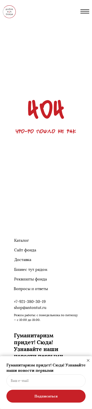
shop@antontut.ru (30, 307)
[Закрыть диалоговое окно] (88, 360)
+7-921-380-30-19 (30, 301)
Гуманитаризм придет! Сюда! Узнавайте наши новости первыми (38, 345)
